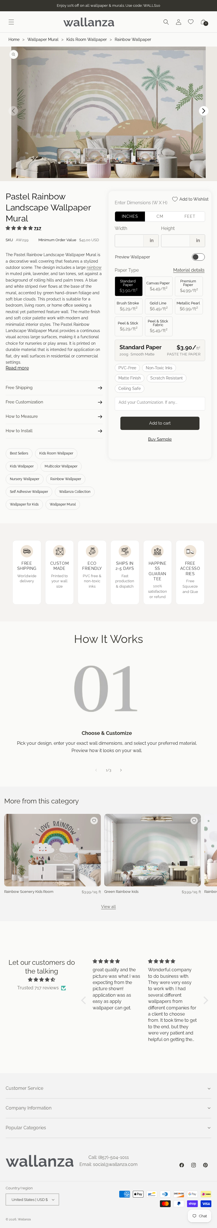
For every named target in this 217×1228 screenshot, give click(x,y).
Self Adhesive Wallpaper (29, 492)
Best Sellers (19, 453)
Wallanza (24, 1219)
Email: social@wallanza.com (108, 1164)
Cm (160, 216)
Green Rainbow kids (121, 891)
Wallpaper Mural (42, 39)
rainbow (94, 267)
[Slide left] (96, 770)
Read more (17, 368)
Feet (190, 216)
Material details (189, 270)
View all (108, 906)
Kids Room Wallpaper (86, 39)
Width (121, 228)
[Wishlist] (191, 22)
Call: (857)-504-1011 (108, 1157)
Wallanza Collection (74, 492)
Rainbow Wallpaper (133, 39)
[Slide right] (121, 770)
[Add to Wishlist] (94, 820)
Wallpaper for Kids (24, 504)
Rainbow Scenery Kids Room (28, 891)
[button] (11, 22)
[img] (42, 980)
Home (13, 39)
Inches (130, 216)
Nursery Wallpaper (24, 479)
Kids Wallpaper (22, 466)
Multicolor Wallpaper (61, 466)
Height (168, 228)
